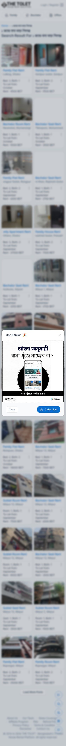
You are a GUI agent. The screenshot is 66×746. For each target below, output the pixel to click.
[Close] (59, 335)
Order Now (51, 409)
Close (12, 409)
